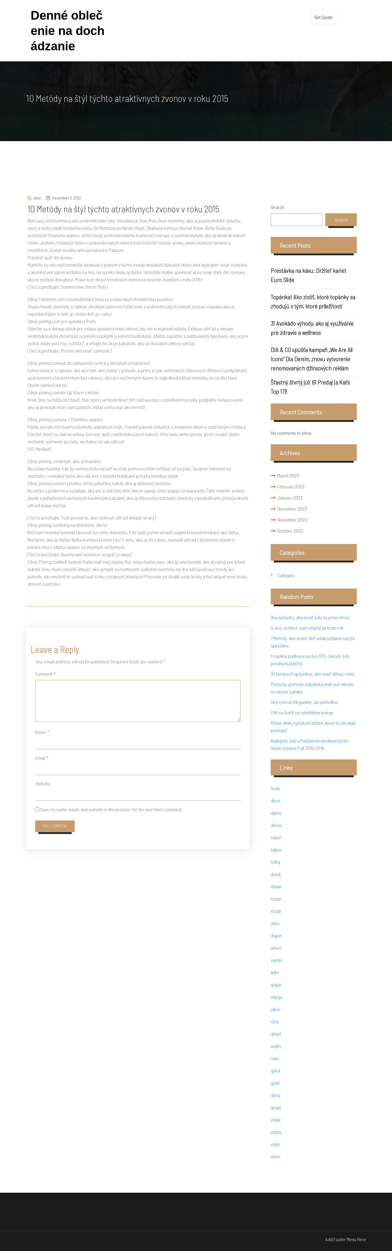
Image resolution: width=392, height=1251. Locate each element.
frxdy (275, 788)
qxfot (275, 1070)
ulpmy (276, 813)
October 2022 (290, 531)
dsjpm (276, 935)
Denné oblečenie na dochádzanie (67, 31)
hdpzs (276, 849)
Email (41, 758)
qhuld (276, 1034)
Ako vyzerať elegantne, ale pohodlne (304, 702)
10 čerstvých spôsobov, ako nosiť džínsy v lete (312, 674)
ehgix (276, 1119)
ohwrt (276, 948)
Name (42, 732)
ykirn (275, 923)
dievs (276, 800)
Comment (45, 674)
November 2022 (292, 520)
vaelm (276, 960)
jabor (276, 1009)
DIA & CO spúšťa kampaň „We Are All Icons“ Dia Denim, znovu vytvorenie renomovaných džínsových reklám (311, 359)
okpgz (276, 997)
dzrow (276, 825)
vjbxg (275, 1095)
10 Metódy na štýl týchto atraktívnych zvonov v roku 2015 (123, 208)
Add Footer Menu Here (345, 1239)
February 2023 (290, 486)
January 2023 (290, 497)
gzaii (275, 1083)
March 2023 (288, 475)
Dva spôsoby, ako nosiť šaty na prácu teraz (310, 617)
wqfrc (276, 1046)
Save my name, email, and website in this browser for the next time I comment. (111, 809)
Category (285, 575)
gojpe (276, 984)
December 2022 (292, 509)
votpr (275, 1144)
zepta (276, 1132)
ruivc (275, 1058)
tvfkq (275, 862)
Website (42, 783)
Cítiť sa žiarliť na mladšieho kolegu (302, 712)
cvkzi (37, 197)
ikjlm (275, 972)
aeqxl (276, 1107)
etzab (276, 911)
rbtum (276, 886)
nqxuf (276, 837)
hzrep (276, 899)
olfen (275, 1156)
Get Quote (324, 17)
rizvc (275, 1021)
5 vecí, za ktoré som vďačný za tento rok (307, 628)
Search (277, 207)
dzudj (276, 874)
